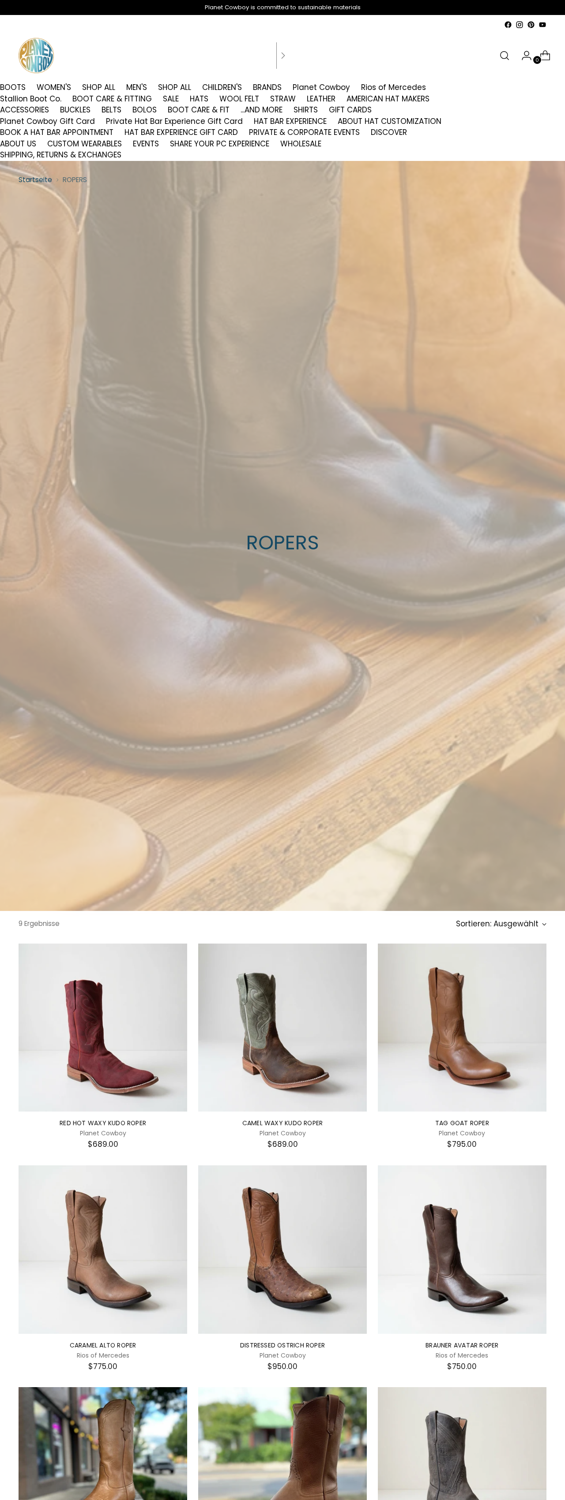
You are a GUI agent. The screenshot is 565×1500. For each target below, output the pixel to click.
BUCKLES (75, 109)
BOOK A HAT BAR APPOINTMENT (56, 132)
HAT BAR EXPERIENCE (290, 121)
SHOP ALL (98, 87)
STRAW (283, 98)
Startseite (35, 179)
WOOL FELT (239, 98)
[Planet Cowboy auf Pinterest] (531, 25)
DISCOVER (389, 132)
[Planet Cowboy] (36, 55)
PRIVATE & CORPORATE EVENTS (304, 132)
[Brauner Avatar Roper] (462, 1249)
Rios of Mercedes (393, 87)
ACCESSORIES (24, 109)
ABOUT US (18, 143)
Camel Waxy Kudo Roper (282, 1123)
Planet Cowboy (321, 87)
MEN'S (136, 87)
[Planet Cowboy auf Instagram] (520, 25)
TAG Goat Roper (462, 1123)
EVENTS (146, 143)
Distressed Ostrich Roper (282, 1345)
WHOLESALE (300, 143)
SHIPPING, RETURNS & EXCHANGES (60, 154)
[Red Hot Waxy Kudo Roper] (103, 1028)
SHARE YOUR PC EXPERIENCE (219, 143)
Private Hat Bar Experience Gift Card (174, 121)
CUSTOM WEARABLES (84, 143)
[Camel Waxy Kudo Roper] (282, 1028)
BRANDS (267, 87)
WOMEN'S (54, 87)
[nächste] (283, 55)
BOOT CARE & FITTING (112, 98)
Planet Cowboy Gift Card (47, 121)
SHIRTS (306, 109)
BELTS (111, 109)
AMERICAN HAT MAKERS (388, 98)
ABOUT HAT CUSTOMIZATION (389, 121)
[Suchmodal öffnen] (504, 55)
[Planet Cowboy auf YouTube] (542, 25)
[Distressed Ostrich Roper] (282, 1249)
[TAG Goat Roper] (462, 1028)
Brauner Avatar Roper (462, 1345)
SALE (171, 98)
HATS (199, 98)
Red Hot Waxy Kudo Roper (103, 1123)
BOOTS (13, 87)
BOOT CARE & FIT (199, 109)
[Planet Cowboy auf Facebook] (508, 25)
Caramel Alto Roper (103, 1345)
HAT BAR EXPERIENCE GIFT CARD (181, 132)
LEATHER (321, 98)
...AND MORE (261, 109)
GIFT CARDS (350, 109)
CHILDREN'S (222, 87)
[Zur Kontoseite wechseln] (523, 55)
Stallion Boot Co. (30, 98)
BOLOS (144, 109)
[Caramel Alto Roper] (103, 1249)
